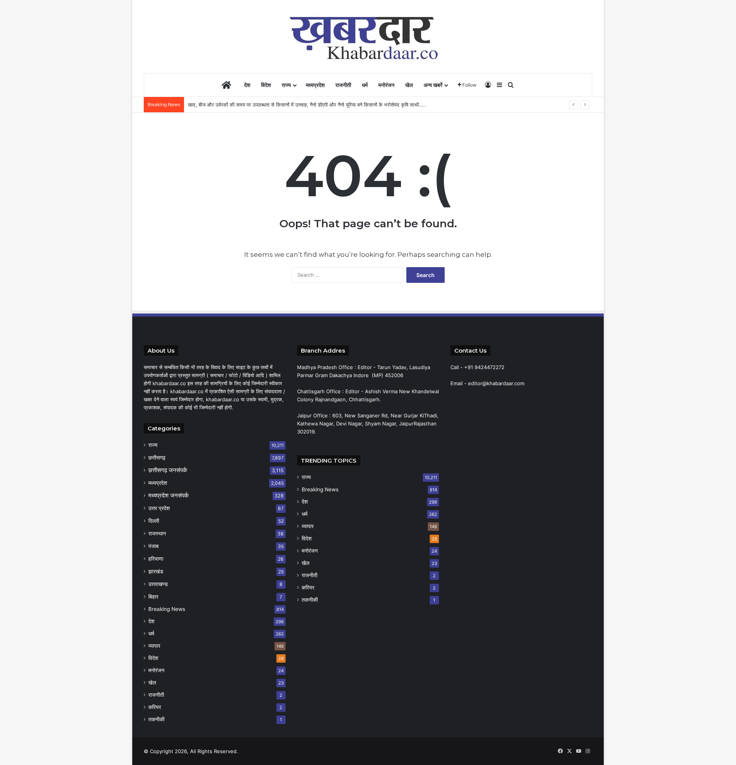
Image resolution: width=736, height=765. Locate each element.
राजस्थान (157, 533)
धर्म (365, 85)
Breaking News (166, 609)
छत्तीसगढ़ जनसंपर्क (167, 470)
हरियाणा (155, 558)
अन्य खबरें (433, 85)
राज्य (286, 85)
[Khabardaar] (368, 36)
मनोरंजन (386, 85)
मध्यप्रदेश (315, 85)
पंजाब (153, 546)
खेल (409, 85)
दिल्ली (153, 520)
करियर (154, 707)
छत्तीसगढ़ (157, 457)
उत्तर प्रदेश (159, 508)
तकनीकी (156, 719)
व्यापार (154, 646)
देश (247, 85)
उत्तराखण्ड (158, 584)
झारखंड (155, 571)
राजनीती (343, 85)
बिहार (153, 596)
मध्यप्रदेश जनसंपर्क (168, 495)
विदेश (266, 85)
